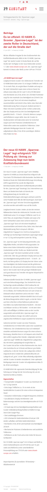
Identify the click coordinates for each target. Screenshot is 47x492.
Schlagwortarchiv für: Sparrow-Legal (19, 17)
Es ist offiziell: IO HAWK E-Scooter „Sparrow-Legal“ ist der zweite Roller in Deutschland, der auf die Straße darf (23, 42)
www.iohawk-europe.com (18, 67)
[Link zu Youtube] (23, 2)
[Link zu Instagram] (27, 2)
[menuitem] (6, 489)
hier (15, 134)
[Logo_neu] (19, 9)
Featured (15, 50)
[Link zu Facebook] (20, 2)
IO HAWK (21, 50)
